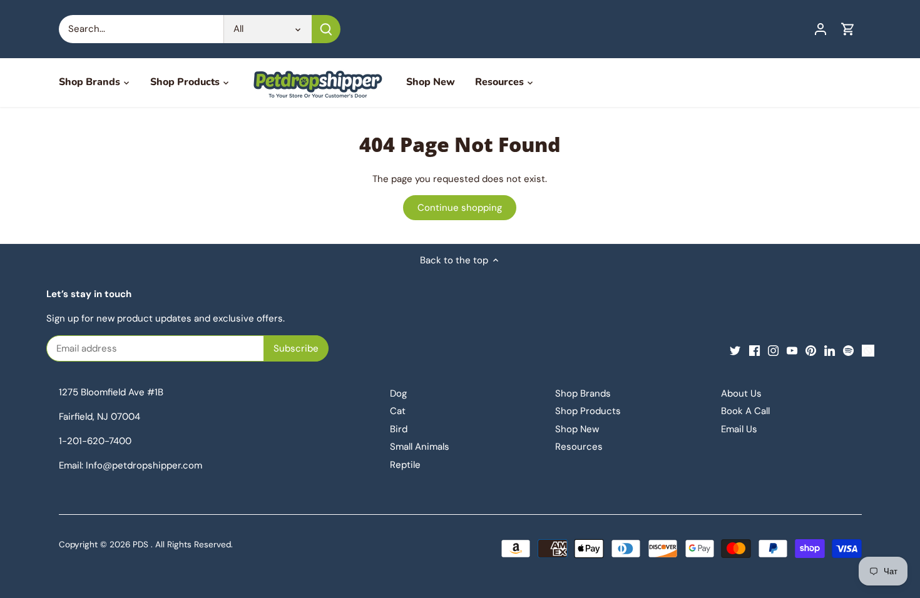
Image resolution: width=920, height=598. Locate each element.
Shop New (577, 429)
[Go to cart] (848, 29)
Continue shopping (459, 207)
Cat (398, 411)
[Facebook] (754, 350)
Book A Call (745, 411)
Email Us (739, 429)
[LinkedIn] (829, 350)
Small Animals (419, 446)
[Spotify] (848, 350)
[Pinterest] (810, 350)
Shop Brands (583, 393)
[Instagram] (773, 350)
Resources (579, 446)
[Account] (820, 29)
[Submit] (326, 29)
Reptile (405, 465)
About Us (741, 393)
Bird (398, 429)
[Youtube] (792, 350)
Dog (398, 393)
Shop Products (588, 411)
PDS (140, 544)
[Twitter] (735, 350)
